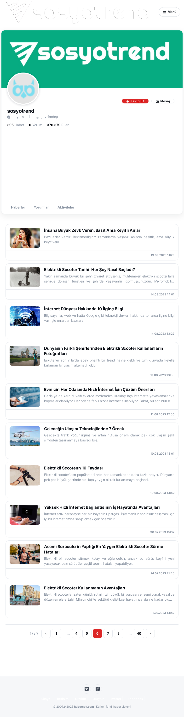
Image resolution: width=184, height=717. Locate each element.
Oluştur (98, 699)
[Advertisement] (92, 164)
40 (139, 633)
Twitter (115, 699)
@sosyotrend (18, 116)
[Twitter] (86, 689)
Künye (46, 699)
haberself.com (84, 706)
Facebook (135, 699)
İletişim (63, 699)
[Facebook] (97, 689)
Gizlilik (80, 699)
